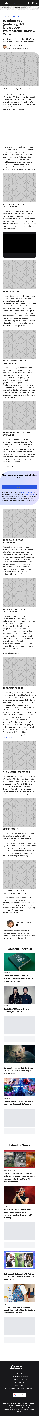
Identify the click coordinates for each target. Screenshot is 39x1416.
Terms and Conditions (19, 1379)
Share (7, 88)
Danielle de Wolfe (16, 46)
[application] (19, 243)
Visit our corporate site (23, 1405)
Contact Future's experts (19, 1376)
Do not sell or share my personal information (19, 1388)
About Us (19, 1373)
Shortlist (15, 16)
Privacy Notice (29, 494)
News (26, 48)
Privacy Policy (19, 1382)
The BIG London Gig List (23, 7)
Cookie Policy (19, 1385)
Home (5, 16)
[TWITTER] (17, 924)
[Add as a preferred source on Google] (19, 1395)
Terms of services (26, 492)
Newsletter (32, 88)
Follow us (21, 88)
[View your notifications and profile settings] (28, 3)
